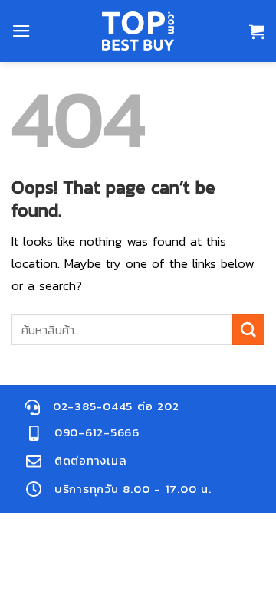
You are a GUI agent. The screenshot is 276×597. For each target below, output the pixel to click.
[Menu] (21, 31)
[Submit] (248, 329)
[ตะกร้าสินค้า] (256, 31)
